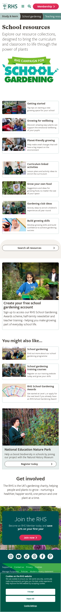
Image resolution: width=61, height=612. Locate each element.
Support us (7, 567)
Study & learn (10, 16)
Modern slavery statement (41, 571)
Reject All (30, 599)
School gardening (31, 16)
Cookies (38, 567)
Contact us (19, 567)
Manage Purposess (10, 571)
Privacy (29, 567)
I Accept (30, 592)
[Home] (9, 7)
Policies (24, 571)
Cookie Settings (30, 606)
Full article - (30, 107)
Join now (29, 537)
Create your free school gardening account (30, 296)
